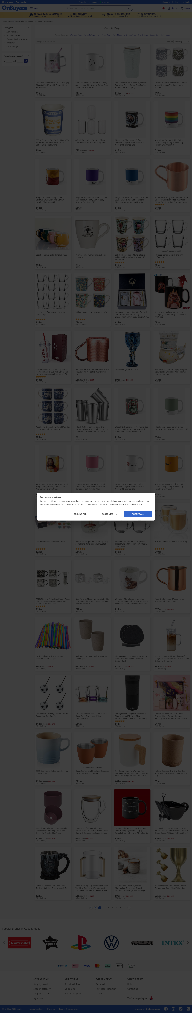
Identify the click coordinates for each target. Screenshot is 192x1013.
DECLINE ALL (80, 514)
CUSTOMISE (107, 514)
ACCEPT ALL (138, 514)
